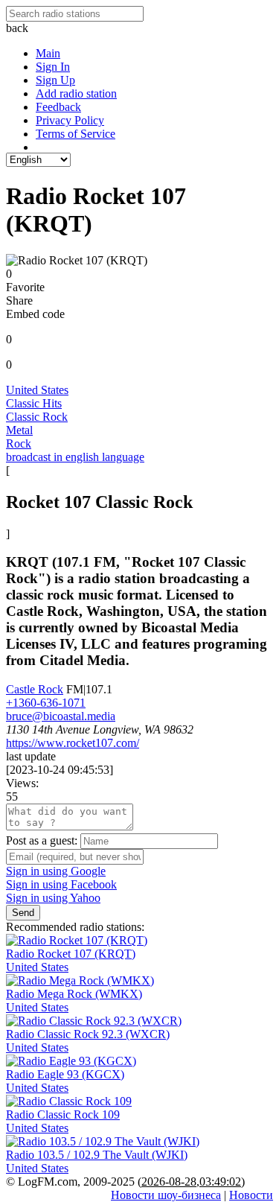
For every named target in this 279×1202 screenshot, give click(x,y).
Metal (19, 430)
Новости (251, 1195)
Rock (18, 443)
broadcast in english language (75, 457)
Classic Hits (34, 403)
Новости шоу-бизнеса (166, 1195)
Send (23, 912)
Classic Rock (37, 416)
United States (37, 390)
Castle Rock (34, 689)
